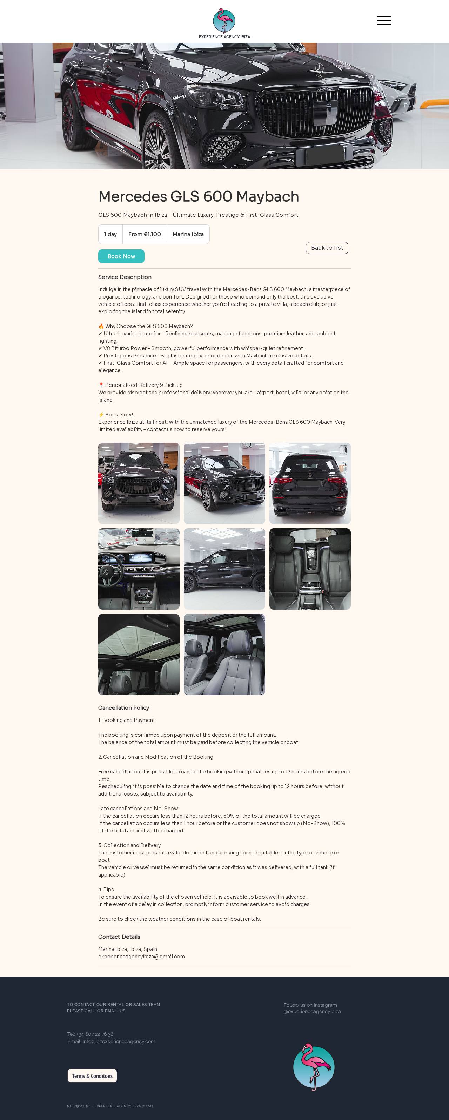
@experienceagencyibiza (312, 1011)
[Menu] (384, 20)
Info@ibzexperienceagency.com (119, 1041)
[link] (121, 256)
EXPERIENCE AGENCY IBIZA (224, 37)
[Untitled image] (139, 483)
